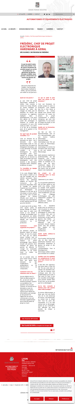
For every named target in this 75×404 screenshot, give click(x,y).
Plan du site (19, 385)
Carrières (29, 14)
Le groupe (12, 29)
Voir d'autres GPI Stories (30, 319)
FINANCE (40, 29)
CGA (11, 385)
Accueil (4, 29)
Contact (37, 14)
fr (73, 14)
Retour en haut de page (64, 350)
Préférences (65, 399)
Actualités (22, 14)
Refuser (51, 399)
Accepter (37, 399)
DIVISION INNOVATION (26, 29)
